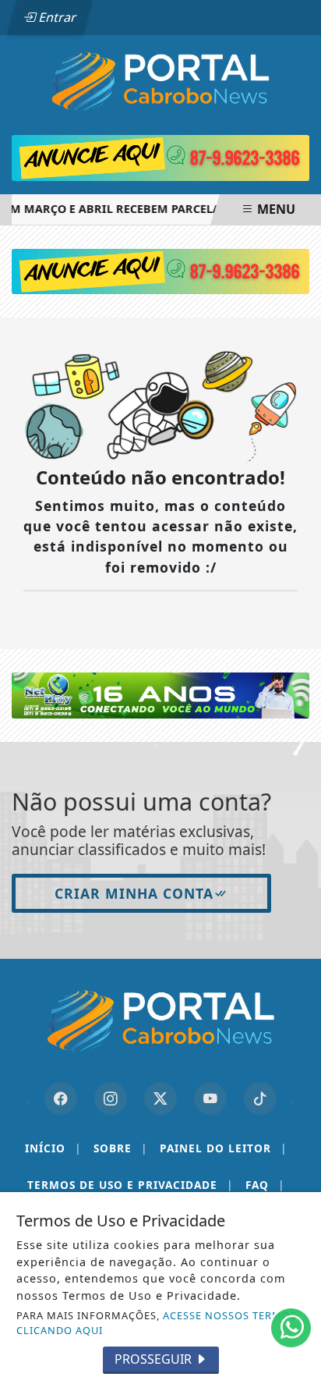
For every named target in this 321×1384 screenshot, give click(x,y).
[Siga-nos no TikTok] (260, 1098)
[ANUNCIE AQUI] (160, 270)
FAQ (264, 1184)
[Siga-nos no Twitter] (160, 1098)
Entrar (56, 17)
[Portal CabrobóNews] (160, 81)
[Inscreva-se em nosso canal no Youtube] (210, 1098)
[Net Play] (160, 694)
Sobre (120, 1148)
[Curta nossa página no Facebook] (60, 1098)
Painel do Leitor (223, 1148)
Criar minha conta (134, 893)
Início (53, 1148)
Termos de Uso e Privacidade (130, 1184)
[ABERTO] (160, 158)
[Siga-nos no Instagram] (110, 1098)
